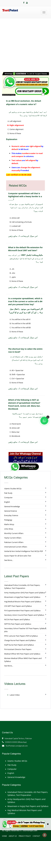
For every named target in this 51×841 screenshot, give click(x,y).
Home (4, 836)
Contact (36, 836)
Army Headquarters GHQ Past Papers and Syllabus (24, 592)
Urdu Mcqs (8, 529)
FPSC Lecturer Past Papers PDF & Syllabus (21, 636)
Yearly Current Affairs (12, 538)
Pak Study (8, 493)
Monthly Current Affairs (13, 533)
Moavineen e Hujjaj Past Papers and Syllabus (22, 597)
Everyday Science (11, 515)
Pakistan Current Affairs (13, 542)
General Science (10, 511)
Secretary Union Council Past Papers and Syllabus (24, 615)
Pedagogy (8, 520)
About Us (13, 836)
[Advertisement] (25, 45)
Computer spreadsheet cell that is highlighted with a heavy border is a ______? (25, 196)
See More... (8, 560)
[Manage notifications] (44, 835)
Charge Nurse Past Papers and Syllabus (20, 640)
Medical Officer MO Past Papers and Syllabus (22, 654)
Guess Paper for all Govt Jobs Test (17, 555)
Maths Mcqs (9, 524)
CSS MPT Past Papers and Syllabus (18, 606)
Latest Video (15, 695)
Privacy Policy (25, 836)
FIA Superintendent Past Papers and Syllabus (22, 610)
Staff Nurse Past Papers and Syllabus (19, 645)
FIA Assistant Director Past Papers (17, 649)
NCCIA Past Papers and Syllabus (17, 619)
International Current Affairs (15, 547)
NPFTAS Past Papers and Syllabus (17, 624)
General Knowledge (12, 506)
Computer (8, 497)
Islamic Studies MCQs (12, 488)
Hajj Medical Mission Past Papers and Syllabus (22, 601)
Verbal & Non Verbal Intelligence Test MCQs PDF (23, 551)
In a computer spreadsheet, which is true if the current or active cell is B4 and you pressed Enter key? (25, 301)
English (7, 502)
